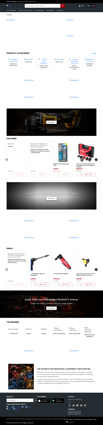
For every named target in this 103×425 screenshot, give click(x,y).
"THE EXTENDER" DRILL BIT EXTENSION (38, 274)
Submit (37, 400)
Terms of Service (41, 419)
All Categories (12, 10)
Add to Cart (88, 174)
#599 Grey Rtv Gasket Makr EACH (61, 164)
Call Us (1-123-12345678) (75, 399)
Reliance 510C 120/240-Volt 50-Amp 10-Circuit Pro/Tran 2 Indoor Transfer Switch (40, 151)
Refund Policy (20, 419)
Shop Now (51, 122)
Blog (64, 419)
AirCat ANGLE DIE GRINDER (60, 274)
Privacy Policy (11, 419)
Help (69, 402)
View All (93, 53)
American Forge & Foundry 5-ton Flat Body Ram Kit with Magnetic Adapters (85, 165)
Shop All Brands (39, 10)
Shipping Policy (30, 419)
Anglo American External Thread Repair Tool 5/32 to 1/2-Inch (85, 274)
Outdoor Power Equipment (26, 10)
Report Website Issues (55, 419)
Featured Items (50, 10)
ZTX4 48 (10, 146)
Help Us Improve (74, 413)
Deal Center (60, 10)
